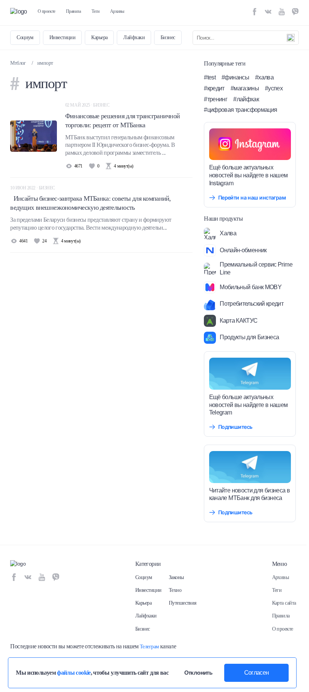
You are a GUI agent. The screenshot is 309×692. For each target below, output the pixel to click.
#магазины (245, 88)
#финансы (235, 77)
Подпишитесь (235, 427)
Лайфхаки (134, 37)
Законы (176, 577)
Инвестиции (62, 37)
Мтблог (18, 63)
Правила (73, 11)
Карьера (99, 37)
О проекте (46, 11)
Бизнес (168, 37)
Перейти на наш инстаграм (252, 197)
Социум (25, 37)
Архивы (117, 11)
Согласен (256, 672)
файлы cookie (73, 672)
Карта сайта (284, 603)
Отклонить (198, 672)
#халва (264, 77)
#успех (274, 88)
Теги (95, 11)
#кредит (214, 88)
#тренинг (215, 99)
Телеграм (149, 646)
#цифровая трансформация (240, 110)
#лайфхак (246, 99)
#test (210, 77)
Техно (175, 590)
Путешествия (182, 603)
